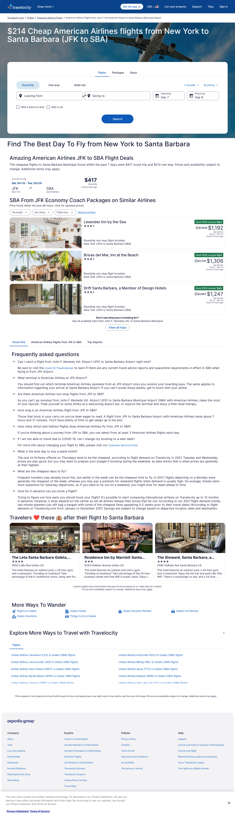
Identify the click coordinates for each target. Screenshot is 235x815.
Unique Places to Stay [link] (75, 780)
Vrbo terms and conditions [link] (134, 756)
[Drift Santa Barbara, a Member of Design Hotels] (153, 299)
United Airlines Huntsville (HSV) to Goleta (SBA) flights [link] (151, 655)
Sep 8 (199, 97)
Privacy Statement (18, 811)
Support (197, 6)
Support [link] (182, 739)
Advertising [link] (13, 780)
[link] (38, 611)
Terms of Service (40, 811)
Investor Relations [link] (16, 768)
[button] (117, 633)
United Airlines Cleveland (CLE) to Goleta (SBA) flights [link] (43, 655)
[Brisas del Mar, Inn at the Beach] (153, 266)
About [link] (10, 739)
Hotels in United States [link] (76, 739)
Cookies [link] (125, 744)
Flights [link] (30, 17)
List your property (175, 6)
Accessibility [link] (127, 762)
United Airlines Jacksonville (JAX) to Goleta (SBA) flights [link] (44, 662)
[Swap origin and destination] (84, 95)
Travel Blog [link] (70, 786)
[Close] (229, 803)
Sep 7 (165, 97)
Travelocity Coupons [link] (75, 774)
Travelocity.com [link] (15, 17)
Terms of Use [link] (128, 750)
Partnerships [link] (13, 756)
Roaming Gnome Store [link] (18, 774)
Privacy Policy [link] (128, 739)
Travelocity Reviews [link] (74, 768)
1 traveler (189, 85)
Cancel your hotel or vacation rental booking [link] (201, 744)
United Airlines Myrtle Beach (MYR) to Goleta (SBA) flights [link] (45, 675)
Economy (209, 85)
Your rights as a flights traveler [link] (193, 768)
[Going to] (117, 95)
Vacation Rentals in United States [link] (81, 744)
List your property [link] (16, 750)
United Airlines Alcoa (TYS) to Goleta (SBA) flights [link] (148, 668)
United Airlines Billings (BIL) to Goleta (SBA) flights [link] (148, 662)
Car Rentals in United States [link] (78, 762)
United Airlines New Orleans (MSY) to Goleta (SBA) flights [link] (45, 668)
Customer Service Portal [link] (122, 445)
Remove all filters (86, 212)
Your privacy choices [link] (132, 768)
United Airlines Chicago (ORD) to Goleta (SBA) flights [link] (42, 682)
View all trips (117, 327)
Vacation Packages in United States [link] (82, 750)
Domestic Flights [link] (72, 756)
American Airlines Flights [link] (49, 17)
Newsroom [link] (12, 762)
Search (117, 119)
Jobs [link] (9, 744)
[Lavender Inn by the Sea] (153, 232)
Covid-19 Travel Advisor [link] (59, 368)
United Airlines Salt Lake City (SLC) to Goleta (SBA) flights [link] (153, 682)
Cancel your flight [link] (187, 750)
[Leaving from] (49, 95)
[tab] (102, 73)
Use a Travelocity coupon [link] (191, 762)
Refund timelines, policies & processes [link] (197, 756)
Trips (211, 6)
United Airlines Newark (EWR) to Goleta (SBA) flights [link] (150, 675)
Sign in (224, 6)
